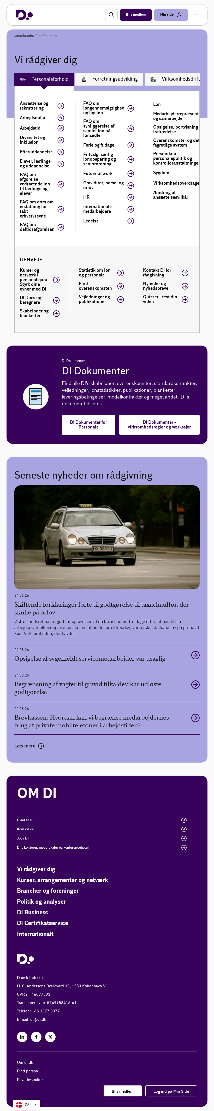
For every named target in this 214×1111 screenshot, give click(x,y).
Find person (27, 1071)
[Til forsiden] (24, 15)
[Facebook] (36, 1037)
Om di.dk (25, 1062)
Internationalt (35, 934)
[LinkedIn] (22, 1037)
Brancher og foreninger (48, 891)
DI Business (32, 912)
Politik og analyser (41, 902)
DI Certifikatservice (42, 923)
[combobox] (26, 1105)
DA (27, 1105)
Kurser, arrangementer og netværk (62, 880)
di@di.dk (38, 1019)
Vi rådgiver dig (36, 869)
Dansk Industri (24, 35)
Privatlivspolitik (30, 1079)
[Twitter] (50, 1037)
